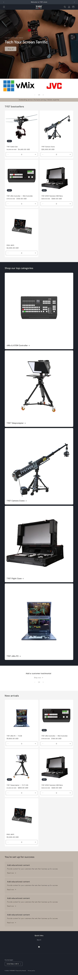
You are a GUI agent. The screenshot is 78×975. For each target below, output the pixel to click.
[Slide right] (43, 95)
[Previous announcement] (4, 2)
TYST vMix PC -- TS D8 (14, 736)
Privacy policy (31, 970)
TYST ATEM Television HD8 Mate (52, 196)
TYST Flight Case (14, 578)
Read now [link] (10, 873)
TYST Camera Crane (48, 147)
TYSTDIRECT (12, 970)
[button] (4, 7)
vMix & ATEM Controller (17, 345)
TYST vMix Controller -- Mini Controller (20, 196)
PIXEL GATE (10, 245)
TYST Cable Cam (12, 147)
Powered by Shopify (21, 970)
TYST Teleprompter (15, 423)
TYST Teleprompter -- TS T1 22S (17, 785)
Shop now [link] (37, 677)
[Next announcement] (74, 2)
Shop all (10, 49)
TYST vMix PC (13, 656)
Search (39, 940)
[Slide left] (35, 95)
